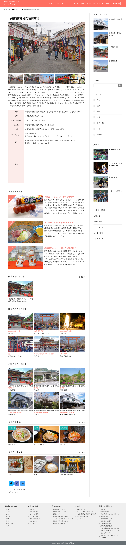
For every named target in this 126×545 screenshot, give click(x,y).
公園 (98, 117)
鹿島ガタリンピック (59, 511)
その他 (22, 489)
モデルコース (10, 523)
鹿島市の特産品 (35, 519)
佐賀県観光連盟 (106, 521)
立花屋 (47, 143)
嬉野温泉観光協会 (106, 526)
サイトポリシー (82, 519)
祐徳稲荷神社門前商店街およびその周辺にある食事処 (44, 129)
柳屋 (36, 474)
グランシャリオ (40, 444)
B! (22, 483)
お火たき (63, 333)
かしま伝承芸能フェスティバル (63, 519)
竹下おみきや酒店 (66, 474)
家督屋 (27, 143)
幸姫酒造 (11, 414)
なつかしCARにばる (41, 333)
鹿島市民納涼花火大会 (60, 516)
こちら (48, 136)
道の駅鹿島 (104, 516)
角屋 (10, 474)
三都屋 (33, 143)
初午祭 (36, 356)
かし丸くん (33, 521)
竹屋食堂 (11, 444)
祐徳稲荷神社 (13, 390)
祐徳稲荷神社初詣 (15, 356)
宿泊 (7, 521)
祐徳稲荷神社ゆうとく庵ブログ (111, 514)
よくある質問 (98, 233)
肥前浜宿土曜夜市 (59, 523)
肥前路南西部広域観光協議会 (110, 528)
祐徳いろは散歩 (30, 133)
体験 (7, 519)
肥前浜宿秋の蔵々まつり (61, 521)
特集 (7, 526)
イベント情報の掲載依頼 (85, 511)
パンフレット (98, 227)
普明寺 (36, 414)
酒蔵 (98, 111)
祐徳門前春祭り (66, 356)
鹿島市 (103, 509)
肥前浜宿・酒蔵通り (67, 414)
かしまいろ (10, 4)
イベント (9, 511)
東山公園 (63, 390)
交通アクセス (98, 221)
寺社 (18, 489)
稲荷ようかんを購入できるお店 (57, 213)
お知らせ (97, 216)
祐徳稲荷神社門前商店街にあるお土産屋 (40, 125)
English (117, 3)
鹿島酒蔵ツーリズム (59, 509)
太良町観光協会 (106, 523)
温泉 (98, 129)
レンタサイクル (99, 239)
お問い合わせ (81, 509)
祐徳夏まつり (13, 333)
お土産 (8, 516)
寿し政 (40, 143)
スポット (9, 509)
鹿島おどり (57, 514)
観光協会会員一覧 (82, 516)
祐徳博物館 (38, 390)
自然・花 (100, 123)
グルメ (8, 514)
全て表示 (82, 277)
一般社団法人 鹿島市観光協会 (86, 514)
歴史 (98, 106)
